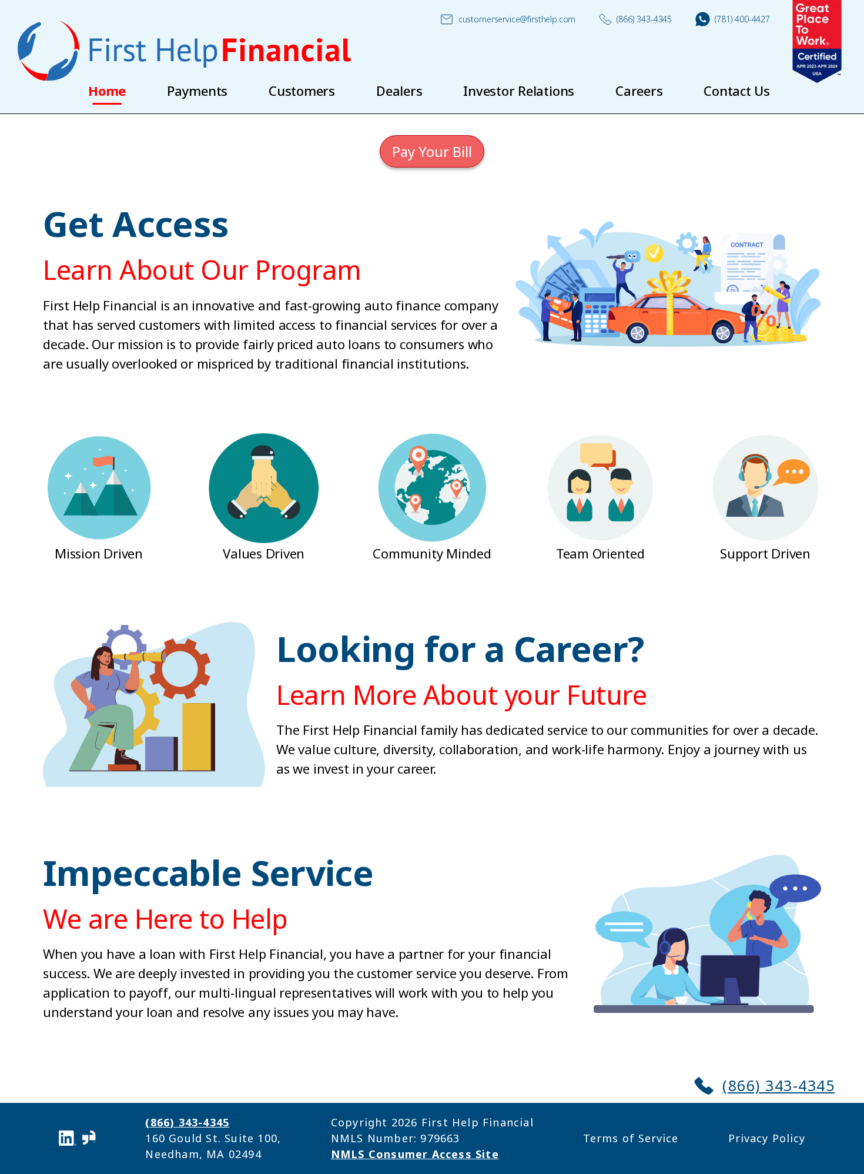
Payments (197, 90)
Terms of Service (630, 1138)
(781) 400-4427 (742, 19)
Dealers (399, 90)
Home (107, 90)
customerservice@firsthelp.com (517, 19)
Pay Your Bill (432, 151)
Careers (638, 90)
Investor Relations (518, 90)
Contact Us (737, 90)
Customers (302, 90)
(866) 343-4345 (644, 19)
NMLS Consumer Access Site (415, 1154)
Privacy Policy (766, 1138)
